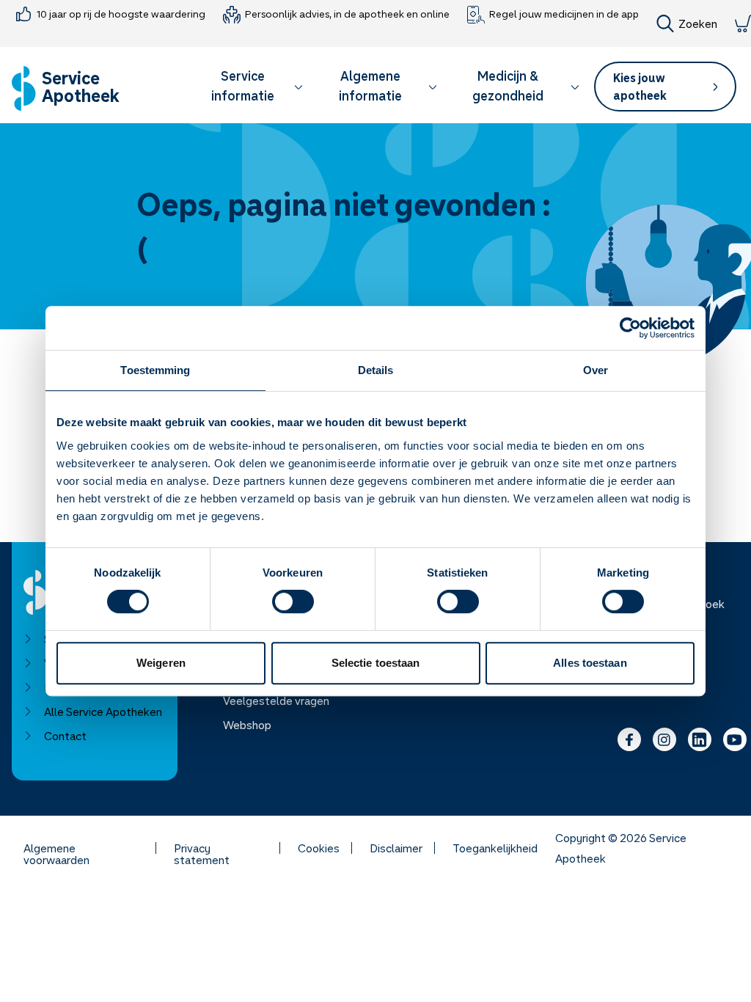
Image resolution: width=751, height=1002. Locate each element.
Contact (65, 736)
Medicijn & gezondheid (507, 85)
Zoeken (697, 23)
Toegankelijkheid (495, 848)
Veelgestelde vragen (276, 700)
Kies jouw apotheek (640, 86)
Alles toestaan (589, 663)
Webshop (247, 725)
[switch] (293, 601)
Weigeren (161, 663)
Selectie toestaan (375, 663)
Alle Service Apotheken (103, 711)
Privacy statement (202, 848)
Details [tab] (376, 370)
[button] (250, 88)
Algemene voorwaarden (56, 848)
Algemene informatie (370, 85)
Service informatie (242, 85)
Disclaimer (396, 848)
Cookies (319, 848)
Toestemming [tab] (155, 370)
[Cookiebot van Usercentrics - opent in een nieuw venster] (630, 328)
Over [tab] (595, 370)
